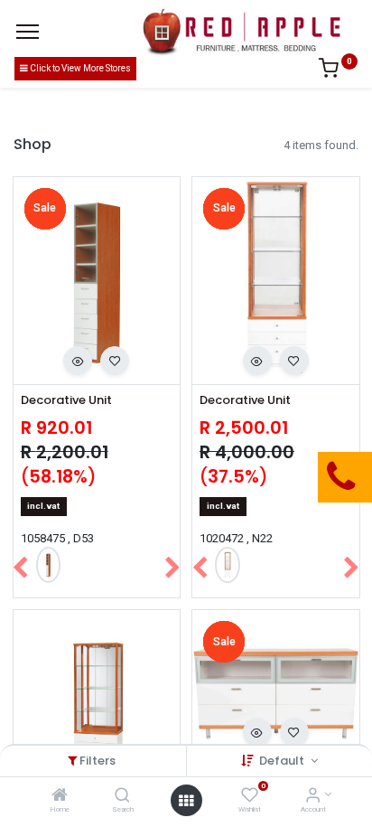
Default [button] (283, 760)
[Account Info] (312, 797)
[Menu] (27, 31)
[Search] (122, 797)
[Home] (59, 797)
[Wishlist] (249, 797)
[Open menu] (186, 801)
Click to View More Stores (79, 68)
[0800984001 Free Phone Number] (250, 477)
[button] (77, 360)
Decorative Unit (66, 400)
